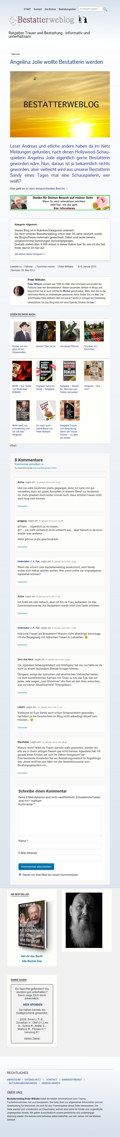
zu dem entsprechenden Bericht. (45, 188)
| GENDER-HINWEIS (48, 1083)
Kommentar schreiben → (29, 464)
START (27, 9)
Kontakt (38, 9)
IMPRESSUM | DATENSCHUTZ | (26, 1079)
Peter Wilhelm (36, 279)
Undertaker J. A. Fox (29, 561)
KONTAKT (51, 1079)
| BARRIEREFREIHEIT (70, 1079)
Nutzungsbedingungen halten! (45, 468)
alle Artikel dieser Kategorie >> (30, 254)
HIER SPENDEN (32, 1004)
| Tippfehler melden (45, 266)
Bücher (67, 291)
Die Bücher (50, 9)
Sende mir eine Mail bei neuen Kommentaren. (51, 874)
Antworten (22, 506)
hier (97, 294)
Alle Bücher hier (32, 961)
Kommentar (26, 804)
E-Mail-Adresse (27, 853)
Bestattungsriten (67, 9)
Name (23, 840)
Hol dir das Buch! (32, 956)
